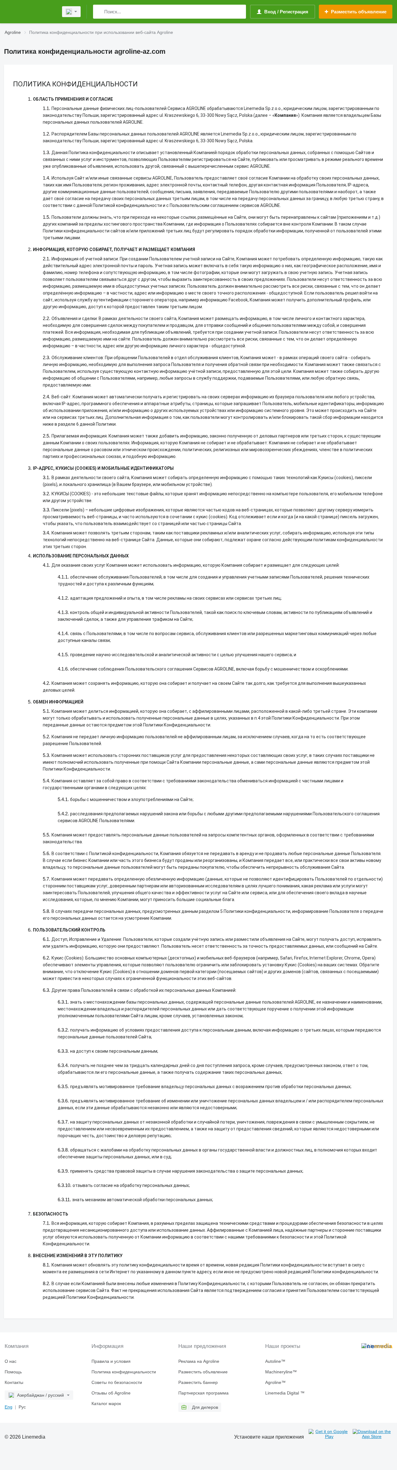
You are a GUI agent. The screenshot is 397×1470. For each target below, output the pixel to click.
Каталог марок (106, 1403)
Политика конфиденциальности (123, 1371)
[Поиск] (99, 12)
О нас (10, 1361)
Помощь (13, 1371)
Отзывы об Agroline (111, 1392)
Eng (8, 1406)
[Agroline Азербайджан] (29, 12)
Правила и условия (111, 1361)
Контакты (14, 1382)
